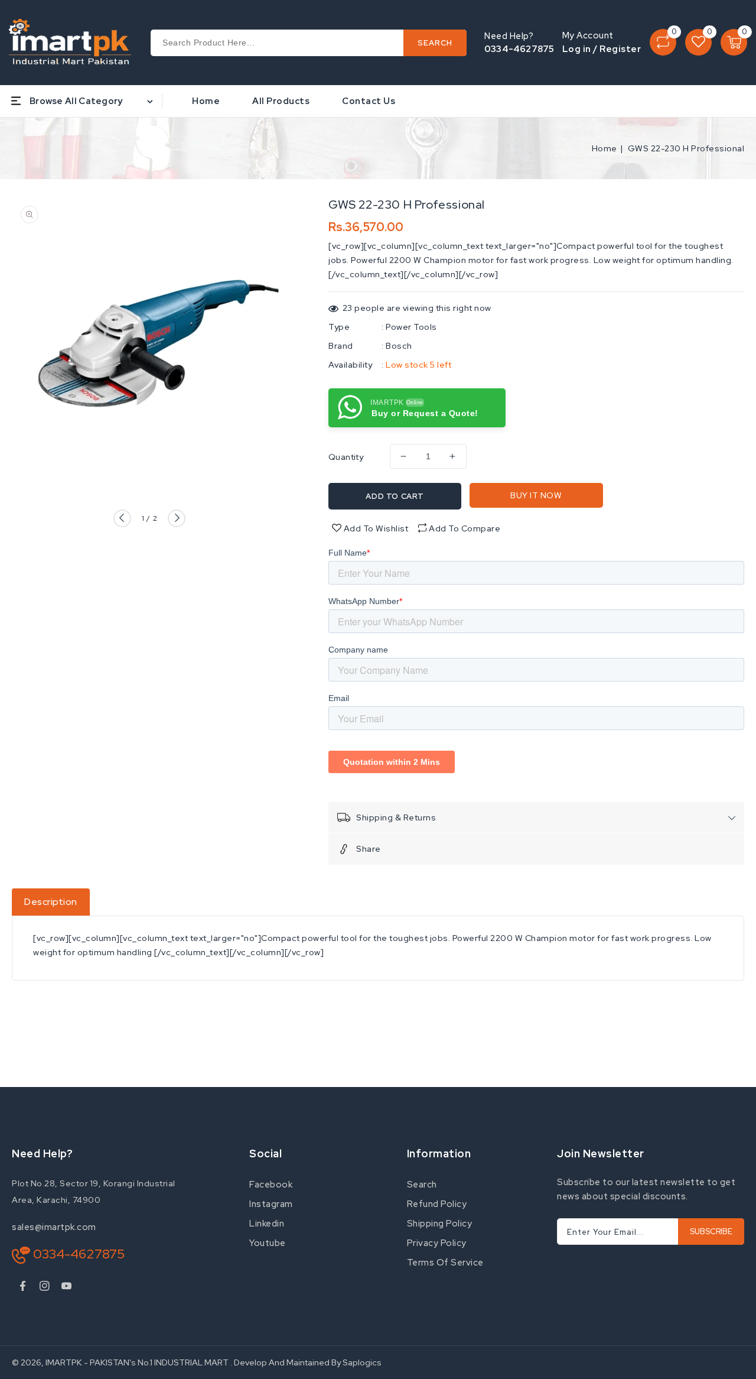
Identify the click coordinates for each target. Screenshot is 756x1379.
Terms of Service (445, 1262)
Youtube (267, 1243)
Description (50, 901)
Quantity (345, 457)
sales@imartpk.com (54, 1227)
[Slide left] (122, 518)
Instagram (271, 1204)
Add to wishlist (374, 528)
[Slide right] (176, 518)
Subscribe (711, 1232)
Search (422, 1184)
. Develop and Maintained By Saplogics (306, 1362)
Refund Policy (437, 1204)
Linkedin (266, 1223)
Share (368, 848)
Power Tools (411, 327)
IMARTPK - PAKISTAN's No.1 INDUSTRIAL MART (137, 1362)
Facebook (270, 1184)
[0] (663, 42)
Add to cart (395, 496)
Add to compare (464, 528)
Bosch (399, 345)
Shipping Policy (439, 1223)
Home (604, 148)
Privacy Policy (437, 1243)
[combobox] (309, 43)
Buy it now (536, 495)
